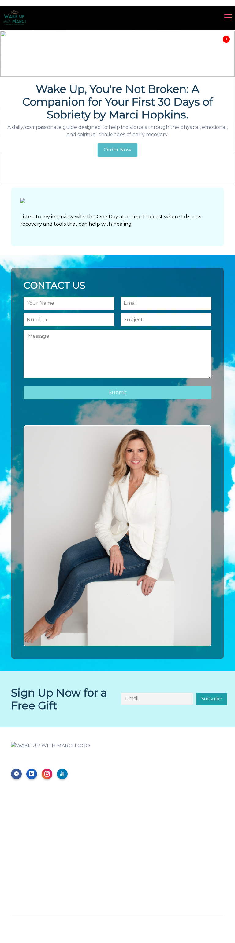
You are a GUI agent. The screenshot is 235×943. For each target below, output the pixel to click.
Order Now (117, 150)
